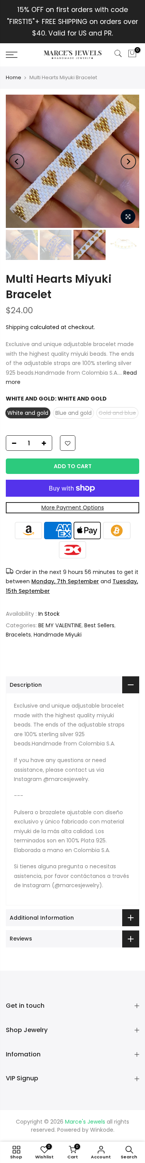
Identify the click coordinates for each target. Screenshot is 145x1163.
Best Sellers (99, 625)
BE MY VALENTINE (60, 625)
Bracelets (18, 634)
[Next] (128, 161)
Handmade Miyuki (58, 634)
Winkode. (102, 1130)
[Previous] (16, 161)
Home (13, 77)
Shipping (17, 327)
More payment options (72, 507)
